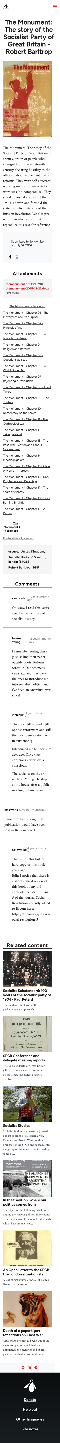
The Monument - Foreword (27, 306)
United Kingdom (32, 551)
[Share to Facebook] (10, 256)
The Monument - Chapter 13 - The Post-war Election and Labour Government (25, 445)
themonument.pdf (18, 284)
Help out (30, 1409)
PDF (36, 567)
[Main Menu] (55, 6)
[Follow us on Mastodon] (36, 1367)
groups (13, 551)
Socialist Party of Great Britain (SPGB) (25, 560)
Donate (30, 1399)
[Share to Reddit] (17, 256)
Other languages (30, 1419)
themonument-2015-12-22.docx (27, 288)
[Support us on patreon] (29, 1367)
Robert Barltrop (19, 567)
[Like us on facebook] (23, 1367)
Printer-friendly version (18, 538)
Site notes (30, 1429)
